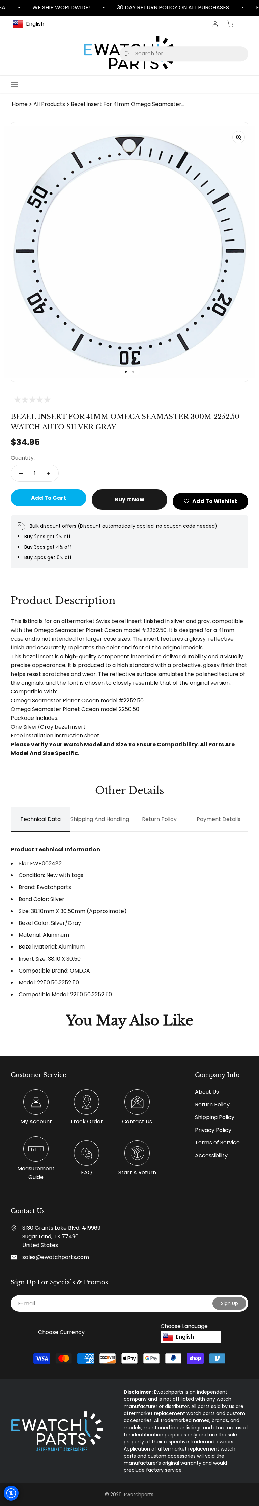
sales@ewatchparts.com (55, 1257)
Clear (232, 54)
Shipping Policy (214, 1117)
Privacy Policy (213, 1130)
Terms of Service (217, 1142)
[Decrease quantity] (21, 473)
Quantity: (23, 458)
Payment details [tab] (218, 819)
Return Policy (212, 1105)
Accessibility (211, 1155)
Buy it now (129, 499)
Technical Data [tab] (40, 819)
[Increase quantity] (48, 473)
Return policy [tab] (159, 819)
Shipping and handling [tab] (99, 819)
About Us (207, 1092)
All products (49, 104)
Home (20, 104)
